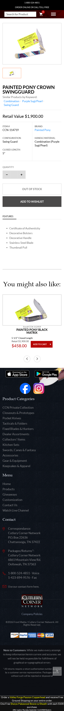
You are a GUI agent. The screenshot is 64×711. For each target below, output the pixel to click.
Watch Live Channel (16, 510)
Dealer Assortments (16, 434)
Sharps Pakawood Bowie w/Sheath (29, 704)
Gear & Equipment (15, 460)
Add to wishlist (32, 201)
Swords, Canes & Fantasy (19, 450)
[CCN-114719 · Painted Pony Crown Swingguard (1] (32, 44)
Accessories (10, 455)
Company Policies (32, 614)
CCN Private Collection (18, 407)
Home (7, 484)
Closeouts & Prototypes (18, 413)
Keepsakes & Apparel (16, 466)
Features (8, 216)
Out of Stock (32, 189)
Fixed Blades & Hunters (18, 429)
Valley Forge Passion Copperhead (27, 697)
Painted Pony (43, 129)
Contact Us (10, 505)
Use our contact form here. (23, 586)
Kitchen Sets (11, 445)
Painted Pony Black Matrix (32, 331)
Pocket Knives (12, 418)
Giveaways (10, 494)
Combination (11, 101)
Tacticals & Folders (15, 423)
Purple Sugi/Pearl (32, 101)
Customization (12, 500)
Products (9, 489)
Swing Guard (11, 104)
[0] (41, 14)
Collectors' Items (14, 439)
